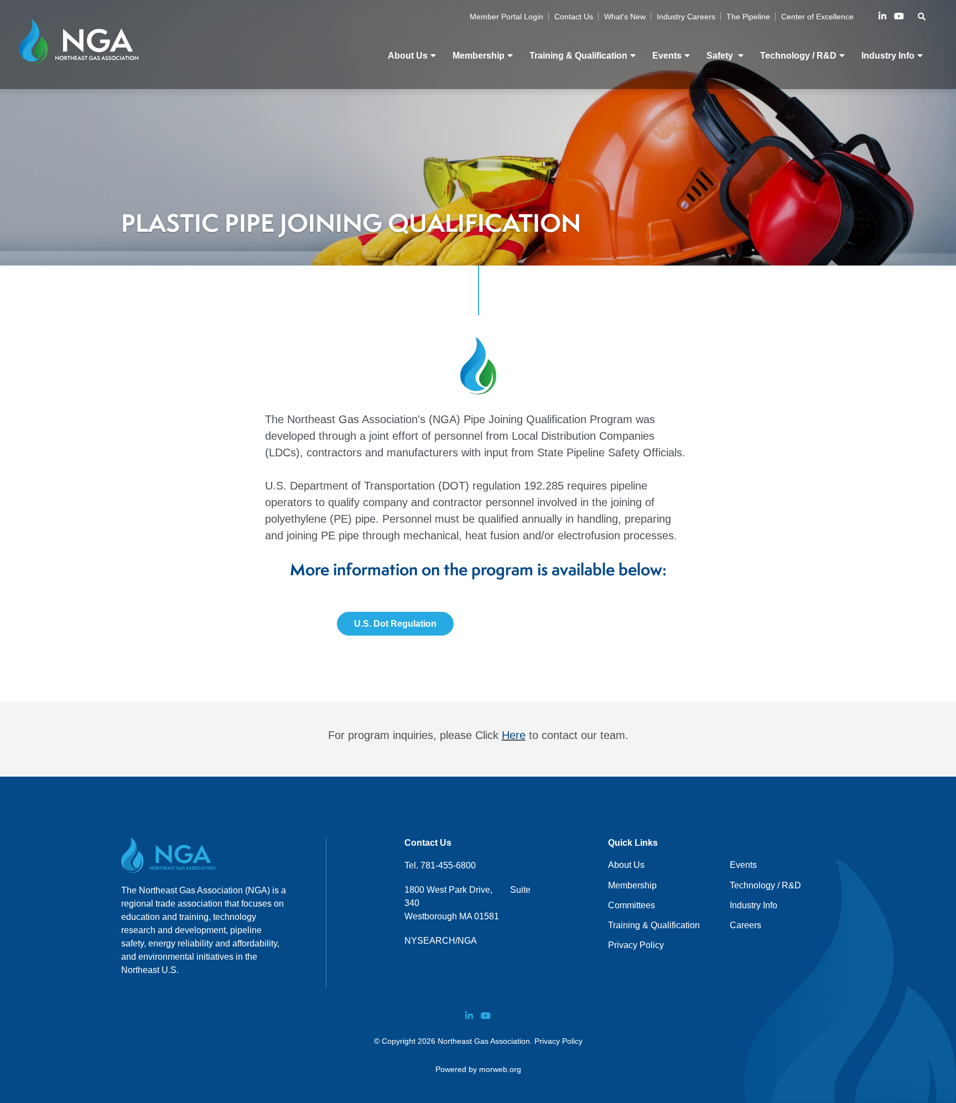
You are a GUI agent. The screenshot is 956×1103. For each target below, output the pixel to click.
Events (743, 865)
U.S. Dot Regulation (395, 623)
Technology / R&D (765, 885)
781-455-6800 (448, 865)
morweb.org (500, 1069)
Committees (631, 905)
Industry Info (753, 905)
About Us (626, 865)
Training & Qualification (654, 925)
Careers (745, 925)
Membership (632, 885)
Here (514, 735)
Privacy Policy (636, 945)
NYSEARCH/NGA (440, 940)
